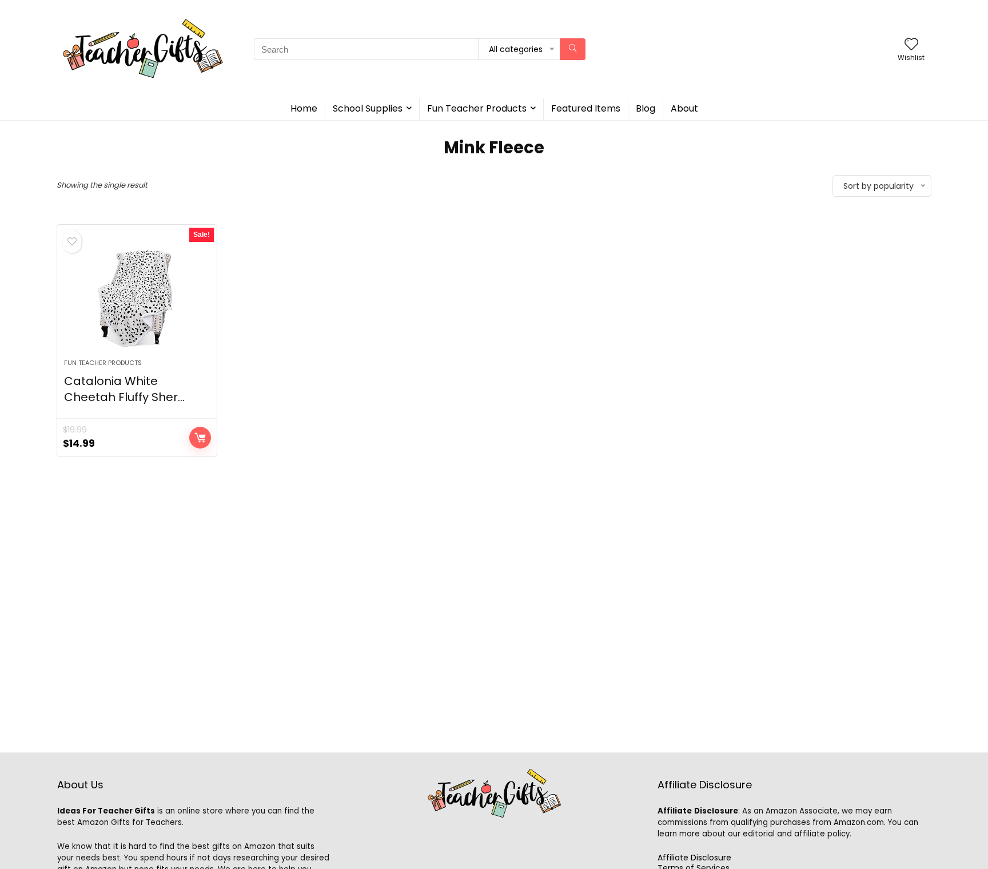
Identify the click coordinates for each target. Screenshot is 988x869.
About (684, 108)
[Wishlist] (911, 44)
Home (303, 108)
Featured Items (585, 108)
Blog (645, 108)
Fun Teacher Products (477, 108)
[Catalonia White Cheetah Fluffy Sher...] (137, 297)
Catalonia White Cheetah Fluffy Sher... (124, 389)
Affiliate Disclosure (694, 857)
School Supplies (368, 108)
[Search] (572, 49)
